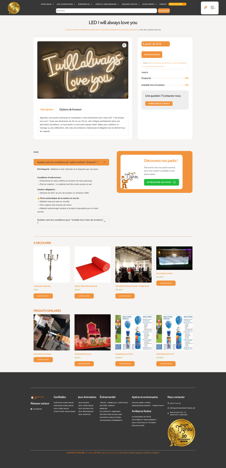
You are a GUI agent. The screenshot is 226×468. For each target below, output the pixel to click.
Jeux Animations (87, 397)
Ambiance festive (141, 411)
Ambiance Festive (129, 4)
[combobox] (106, 10)
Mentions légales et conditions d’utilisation (144, 453)
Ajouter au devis (152, 55)
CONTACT (163, 4)
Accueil (68, 30)
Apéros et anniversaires (145, 397)
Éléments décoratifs (131, 30)
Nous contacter (176, 397)
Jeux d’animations (65, 4)
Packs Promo (148, 4)
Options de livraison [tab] (70, 109)
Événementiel (84, 4)
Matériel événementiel (81, 30)
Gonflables (46, 4)
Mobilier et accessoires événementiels (106, 30)
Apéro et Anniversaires (106, 4)
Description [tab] (46, 109)
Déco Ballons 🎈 (177, 4)
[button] (124, 45)
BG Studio (124, 453)
